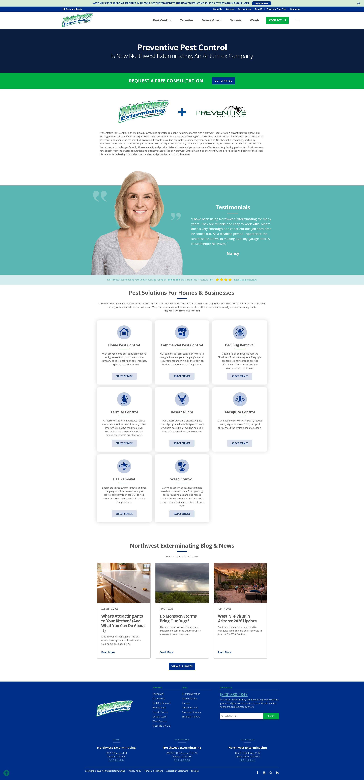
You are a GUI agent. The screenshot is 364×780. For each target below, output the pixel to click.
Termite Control (160, 712)
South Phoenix (247, 739)
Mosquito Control (161, 726)
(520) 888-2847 (234, 694)
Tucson (116, 739)
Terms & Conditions (153, 770)
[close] (358, 3)
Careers (230, 9)
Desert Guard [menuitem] (211, 20)
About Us (217, 9)
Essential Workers (191, 716)
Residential (158, 694)
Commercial (159, 698)
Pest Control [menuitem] (162, 20)
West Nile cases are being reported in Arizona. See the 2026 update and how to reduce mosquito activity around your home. (171, 3)
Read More (108, 652)
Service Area (244, 9)
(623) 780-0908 (182, 760)
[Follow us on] (258, 772)
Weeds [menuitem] (254, 20)
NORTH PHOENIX (182, 739)
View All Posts (182, 666)
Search (271, 716)
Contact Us (277, 20)
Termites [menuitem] (186, 20)
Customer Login (74, 9)
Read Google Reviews (245, 279)
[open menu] (297, 20)
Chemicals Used (190, 707)
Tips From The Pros (276, 9)
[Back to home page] (77, 20)
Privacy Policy (134, 770)
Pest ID (258, 9)
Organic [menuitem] (236, 20)
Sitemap (195, 770)
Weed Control (160, 721)
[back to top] (6, 772)
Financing (295, 9)
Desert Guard (160, 716)
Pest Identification (191, 694)
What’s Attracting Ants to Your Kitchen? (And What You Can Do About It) (123, 623)
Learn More (261, 3)
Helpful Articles (189, 698)
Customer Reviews (191, 712)
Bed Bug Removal (161, 703)
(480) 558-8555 (247, 760)
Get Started (223, 80)
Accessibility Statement (177, 770)
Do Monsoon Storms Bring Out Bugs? (178, 618)
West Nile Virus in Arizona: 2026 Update (237, 618)
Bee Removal (159, 707)
